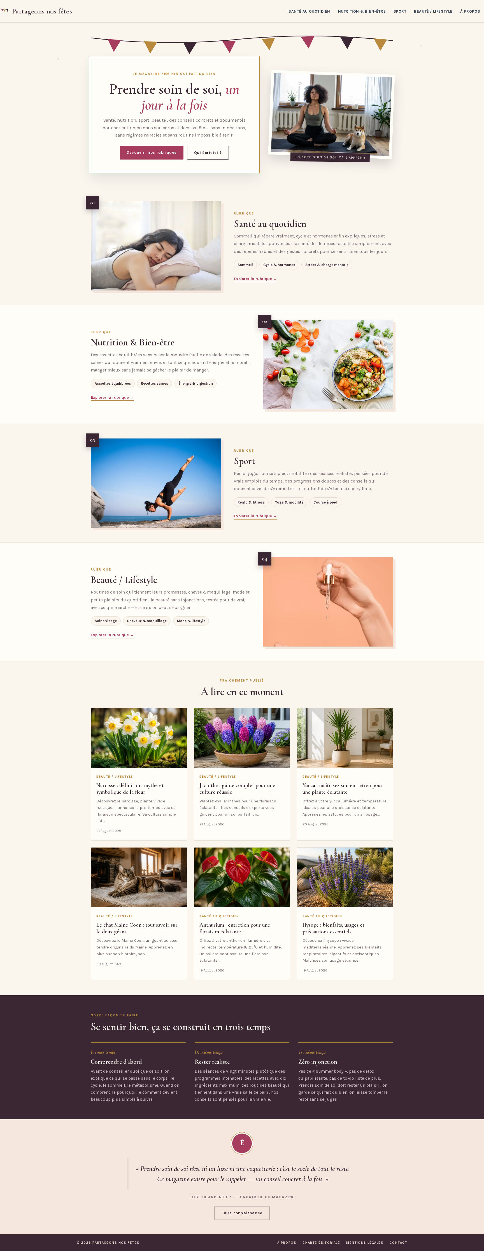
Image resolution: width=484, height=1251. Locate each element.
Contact (398, 1243)
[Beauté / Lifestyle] (328, 602)
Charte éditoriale (321, 1243)
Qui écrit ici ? (208, 152)
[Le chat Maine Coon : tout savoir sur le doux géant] (139, 878)
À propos (470, 11)
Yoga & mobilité (289, 502)
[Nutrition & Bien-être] (328, 364)
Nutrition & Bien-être (362, 11)
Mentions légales (364, 1243)
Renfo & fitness (251, 502)
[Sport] (156, 483)
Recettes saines (154, 383)
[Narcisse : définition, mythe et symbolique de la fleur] (139, 738)
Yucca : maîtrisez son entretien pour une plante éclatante (342, 788)
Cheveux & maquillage (147, 621)
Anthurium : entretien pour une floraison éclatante (234, 928)
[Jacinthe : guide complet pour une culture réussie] (242, 738)
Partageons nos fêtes (42, 11)
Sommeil (245, 265)
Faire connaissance (242, 1213)
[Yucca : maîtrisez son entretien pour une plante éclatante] (345, 738)
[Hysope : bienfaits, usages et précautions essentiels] (345, 878)
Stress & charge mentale (326, 265)
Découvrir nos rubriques (152, 152)
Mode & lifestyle (191, 621)
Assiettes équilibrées (113, 383)
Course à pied (325, 502)
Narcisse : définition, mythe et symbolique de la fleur (130, 788)
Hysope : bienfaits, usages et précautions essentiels (333, 928)
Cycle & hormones (279, 265)
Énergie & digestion (195, 383)
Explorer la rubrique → (255, 278)
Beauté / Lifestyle (433, 11)
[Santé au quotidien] (156, 246)
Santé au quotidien (309, 11)
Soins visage (106, 621)
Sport (400, 11)
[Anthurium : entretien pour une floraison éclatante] (242, 878)
